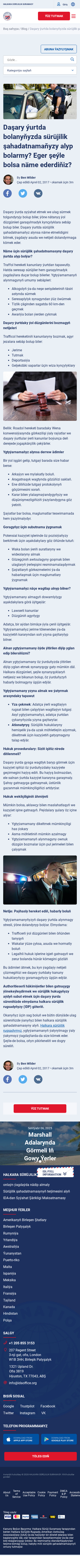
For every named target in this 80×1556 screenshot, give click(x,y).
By (26, 177)
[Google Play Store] (59, 1439)
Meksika (9, 1280)
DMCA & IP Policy (63, 1493)
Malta (7, 1267)
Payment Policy (53, 1494)
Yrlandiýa (10, 1240)
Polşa (7, 1320)
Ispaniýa (9, 1273)
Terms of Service (16, 1493)
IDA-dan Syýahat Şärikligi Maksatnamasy (34, 1198)
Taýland (9, 1300)
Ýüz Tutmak (54, 16)
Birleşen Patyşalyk (17, 1227)
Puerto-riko (11, 1260)
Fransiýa (9, 1293)
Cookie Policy (41, 1494)
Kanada (9, 1307)
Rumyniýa (10, 1233)
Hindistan (10, 1313)
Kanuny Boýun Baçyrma (17, 1528)
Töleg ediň (40, 1456)
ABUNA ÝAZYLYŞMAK (58, 49)
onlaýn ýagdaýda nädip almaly (26, 1185)
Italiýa (7, 1287)
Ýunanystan (12, 1253)
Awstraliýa (11, 1247)
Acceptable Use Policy (29, 1494)
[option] (40, 1144)
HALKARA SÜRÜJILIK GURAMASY (18, 4)
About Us (6, 1494)
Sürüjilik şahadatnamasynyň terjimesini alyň (36, 1191)
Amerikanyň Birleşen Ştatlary (25, 1220)
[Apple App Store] (21, 1439)
